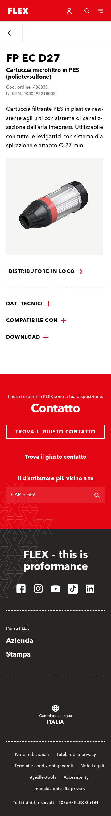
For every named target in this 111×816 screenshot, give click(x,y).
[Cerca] (87, 11)
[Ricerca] (97, 495)
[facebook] (21, 588)
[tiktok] (72, 588)
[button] (28, 304)
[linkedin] (90, 588)
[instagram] (38, 588)
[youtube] (55, 588)
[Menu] (100, 11)
